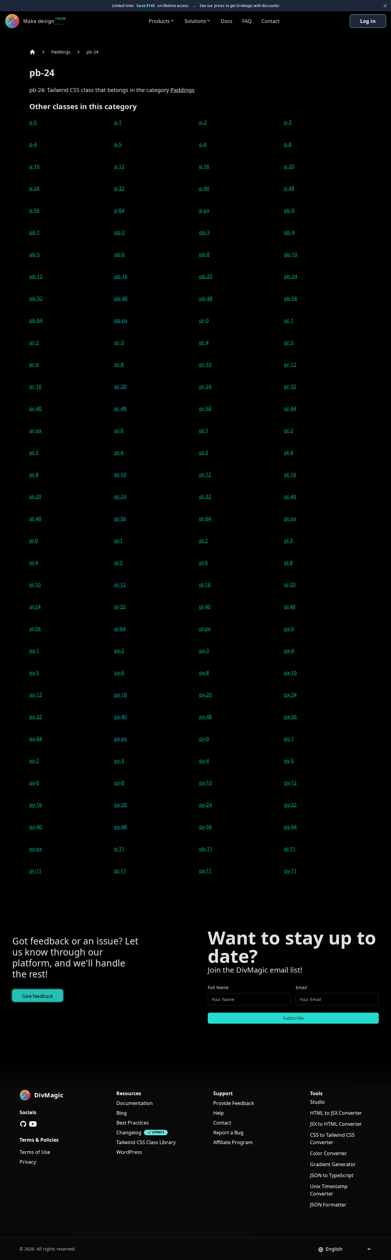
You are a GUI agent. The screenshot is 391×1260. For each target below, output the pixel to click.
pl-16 (204, 584)
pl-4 (33, 562)
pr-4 (204, 342)
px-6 (119, 672)
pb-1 (34, 232)
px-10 (290, 672)
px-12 (35, 694)
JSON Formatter (328, 1204)
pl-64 (120, 628)
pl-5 (118, 562)
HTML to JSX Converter (336, 1113)
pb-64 (35, 320)
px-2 (119, 650)
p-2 (202, 122)
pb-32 (35, 298)
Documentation (134, 1103)
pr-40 (35, 408)
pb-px (120, 320)
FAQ (247, 21)
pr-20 (120, 386)
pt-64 (205, 518)
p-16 (204, 166)
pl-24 (35, 606)
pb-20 (205, 276)
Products (159, 21)
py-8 (119, 782)
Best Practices (132, 1122)
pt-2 (288, 430)
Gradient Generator (333, 1164)
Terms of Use (35, 1152)
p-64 (119, 210)
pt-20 (35, 496)
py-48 (120, 826)
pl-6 (203, 562)
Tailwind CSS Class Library (146, 1142)
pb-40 (120, 298)
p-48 (289, 188)
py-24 (205, 804)
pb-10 (290, 254)
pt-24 (120, 496)
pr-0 (204, 320)
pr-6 (34, 364)
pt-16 (290, 474)
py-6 (34, 782)
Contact (270, 21)
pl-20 (289, 584)
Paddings (61, 52)
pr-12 (290, 364)
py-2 (34, 760)
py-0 (204, 738)
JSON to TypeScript (331, 1175)
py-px (35, 848)
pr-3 (119, 342)
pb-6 (119, 254)
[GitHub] (23, 1124)
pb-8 (204, 254)
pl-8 (288, 562)
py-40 (35, 826)
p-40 (204, 188)
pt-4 (118, 452)
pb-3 (204, 232)
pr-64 (290, 408)
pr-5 (289, 342)
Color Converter (328, 1153)
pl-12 (120, 584)
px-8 (204, 672)
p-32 (119, 188)
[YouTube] (33, 1124)
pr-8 (119, 364)
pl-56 (35, 628)
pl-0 (33, 540)
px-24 (290, 694)
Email (301, 987)
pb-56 (290, 298)
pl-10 (35, 584)
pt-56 (120, 518)
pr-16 (35, 386)
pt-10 (120, 474)
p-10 (34, 166)
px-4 (289, 650)
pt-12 (205, 474)
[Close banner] (385, 6)
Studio (317, 1102)
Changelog (128, 1132)
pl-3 (288, 540)
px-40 (120, 716)
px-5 (34, 672)
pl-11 (289, 848)
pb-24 (92, 52)
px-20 (205, 694)
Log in (368, 21)
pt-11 (120, 870)
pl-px (204, 628)
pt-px (290, 518)
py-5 (289, 760)
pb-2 (119, 232)
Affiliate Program (233, 1142)
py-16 (35, 804)
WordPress (129, 1152)
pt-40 (290, 496)
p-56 (34, 210)
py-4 (204, 760)
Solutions (195, 21)
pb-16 (120, 276)
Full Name (218, 987)
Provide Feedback (233, 1103)
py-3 (119, 760)
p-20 (289, 166)
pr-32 (290, 386)
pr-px (35, 430)
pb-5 (34, 254)
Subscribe (293, 1018)
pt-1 (203, 430)
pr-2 (34, 342)
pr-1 (289, 320)
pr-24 (205, 386)
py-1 (289, 738)
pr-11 (35, 870)
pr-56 (205, 408)
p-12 (119, 166)
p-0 (33, 122)
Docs (226, 21)
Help (218, 1113)
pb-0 (289, 210)
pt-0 (118, 430)
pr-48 (120, 408)
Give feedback (37, 996)
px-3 (204, 650)
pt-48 (35, 518)
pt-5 (203, 452)
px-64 (35, 738)
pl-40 (204, 606)
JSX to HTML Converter (336, 1124)
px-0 (289, 628)
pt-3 (33, 452)
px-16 (120, 694)
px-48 (205, 716)
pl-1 (118, 540)
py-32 (290, 804)
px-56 (290, 716)
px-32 (35, 716)
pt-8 (33, 474)
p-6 (202, 144)
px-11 (205, 870)
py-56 (205, 826)
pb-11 (205, 848)
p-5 (118, 144)
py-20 (120, 804)
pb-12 (35, 276)
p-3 (287, 122)
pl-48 (289, 606)
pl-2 (203, 540)
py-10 (205, 782)
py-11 (290, 870)
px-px (120, 738)
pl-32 (120, 606)
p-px (204, 210)
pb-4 (289, 232)
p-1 (118, 122)
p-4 (33, 144)
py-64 (290, 826)
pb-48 (205, 298)
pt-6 (288, 452)
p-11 (119, 848)
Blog (121, 1113)
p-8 (287, 144)
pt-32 (205, 496)
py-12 (290, 782)
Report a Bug (228, 1132)
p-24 (34, 188)
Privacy (28, 1161)
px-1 (34, 650)
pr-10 (205, 364)
